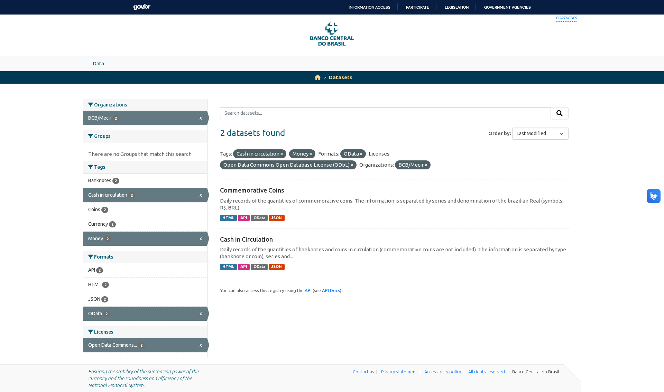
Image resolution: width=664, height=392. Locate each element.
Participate (417, 7)
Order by (499, 133)
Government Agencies (507, 7)
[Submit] (560, 113)
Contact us (363, 371)
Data (98, 63)
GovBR (141, 7)
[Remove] (281, 154)
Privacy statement (399, 371)
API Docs (331, 290)
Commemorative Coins (252, 190)
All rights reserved (486, 371)
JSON (276, 218)
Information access (369, 7)
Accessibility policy (442, 371)
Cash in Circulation (246, 239)
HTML (228, 218)
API (243, 218)
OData (259, 218)
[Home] (318, 77)
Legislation (457, 7)
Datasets (340, 77)
